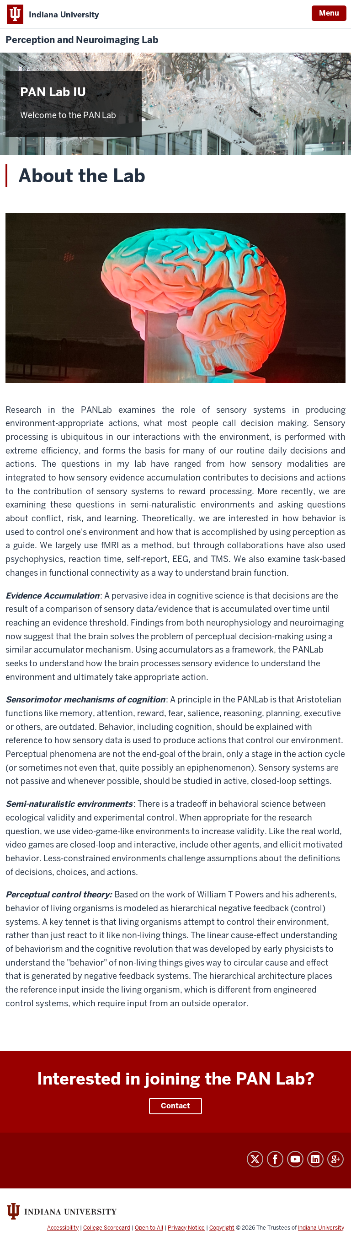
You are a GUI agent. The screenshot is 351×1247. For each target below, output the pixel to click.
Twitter (255, 1159)
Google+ (335, 1159)
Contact (175, 1106)
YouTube (295, 1159)
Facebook (275, 1159)
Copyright (221, 1227)
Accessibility (63, 1227)
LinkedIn (315, 1159)
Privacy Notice (186, 1227)
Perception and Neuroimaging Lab (81, 40)
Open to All (149, 1227)
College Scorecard (106, 1227)
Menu (329, 13)
